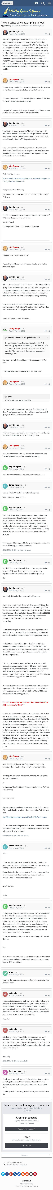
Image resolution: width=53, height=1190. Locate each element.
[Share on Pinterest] (35, 1174)
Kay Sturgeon (15, 467)
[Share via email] (31, 1174)
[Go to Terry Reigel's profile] (5, 329)
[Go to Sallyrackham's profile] (5, 1072)
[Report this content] (46, 34)
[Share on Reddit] (23, 1174)
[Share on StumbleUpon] (27, 1174)
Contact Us (26, 1181)
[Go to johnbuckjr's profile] (5, 32)
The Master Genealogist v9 (34, 26)
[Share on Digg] (15, 1174)
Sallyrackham (15, 1071)
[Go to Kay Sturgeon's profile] (5, 467)
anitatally (13, 993)
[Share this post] (49, 34)
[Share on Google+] (11, 1174)
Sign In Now (26, 1145)
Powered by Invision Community (26, 1186)
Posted (17, 34)
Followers (24, 1156)
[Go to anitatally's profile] (5, 994)
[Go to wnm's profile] (5, 973)
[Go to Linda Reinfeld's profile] (5, 486)
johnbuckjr (7, 26)
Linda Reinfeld (15, 485)
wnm (11, 972)
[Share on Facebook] (7, 1174)
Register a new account (26, 1129)
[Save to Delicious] (19, 1174)
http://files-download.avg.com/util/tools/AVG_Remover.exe (25, 817)
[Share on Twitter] (3, 1174)
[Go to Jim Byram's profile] (5, 80)
